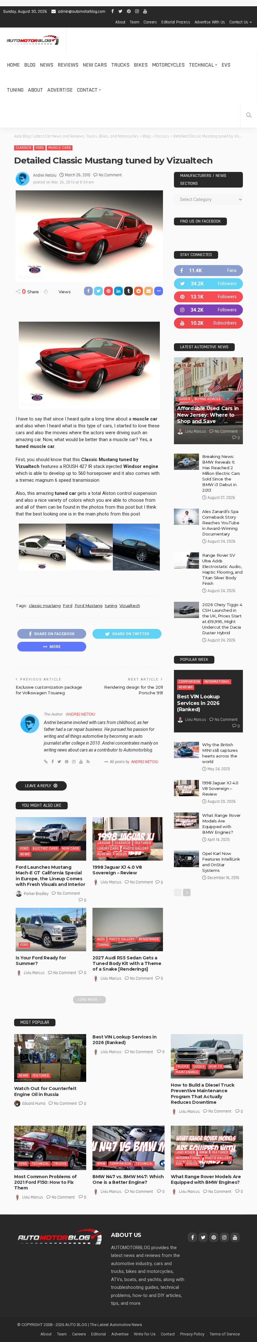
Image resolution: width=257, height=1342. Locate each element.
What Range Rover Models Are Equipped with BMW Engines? (206, 1179)
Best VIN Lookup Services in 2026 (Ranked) (198, 703)
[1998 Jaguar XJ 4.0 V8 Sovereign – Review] (127, 839)
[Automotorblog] (33, 40)
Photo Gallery (136, 848)
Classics (23, 147)
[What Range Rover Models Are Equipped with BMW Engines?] (186, 820)
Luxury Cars (108, 848)
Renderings (149, 939)
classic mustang (44, 605)
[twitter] (208, 283)
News (46, 64)
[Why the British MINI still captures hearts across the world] (186, 750)
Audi (101, 939)
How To (215, 1066)
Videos (121, 854)
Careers (150, 22)
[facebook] (208, 270)
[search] (249, 115)
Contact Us (238, 22)
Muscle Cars (59, 147)
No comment (110, 175)
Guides (184, 399)
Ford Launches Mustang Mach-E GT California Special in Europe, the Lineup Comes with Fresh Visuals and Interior (50, 875)
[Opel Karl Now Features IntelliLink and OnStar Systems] (186, 859)
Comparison (189, 681)
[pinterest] (208, 296)
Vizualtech (129, 605)
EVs (226, 64)
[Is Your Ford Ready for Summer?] (51, 929)
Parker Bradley (36, 893)
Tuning (15, 89)
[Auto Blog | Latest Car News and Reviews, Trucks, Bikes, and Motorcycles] (60, 1236)
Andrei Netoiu (44, 175)
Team (134, 22)
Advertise (60, 89)
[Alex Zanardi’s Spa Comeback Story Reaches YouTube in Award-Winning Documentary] (186, 517)
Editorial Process (175, 22)
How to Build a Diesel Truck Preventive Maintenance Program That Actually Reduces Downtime (202, 1093)
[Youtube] (208, 323)
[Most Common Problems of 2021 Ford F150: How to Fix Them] (50, 1148)
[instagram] (208, 309)
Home (13, 64)
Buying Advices (208, 399)
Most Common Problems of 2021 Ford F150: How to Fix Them (45, 1182)
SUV (179, 1163)
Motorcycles (168, 64)
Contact (87, 89)
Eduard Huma (33, 1103)
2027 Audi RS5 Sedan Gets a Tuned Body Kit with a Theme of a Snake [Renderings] (126, 963)
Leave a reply (38, 786)
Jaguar (103, 843)
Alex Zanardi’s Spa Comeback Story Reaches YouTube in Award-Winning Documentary (220, 522)
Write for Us (144, 1334)
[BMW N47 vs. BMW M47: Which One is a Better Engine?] (128, 1148)
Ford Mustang (88, 605)
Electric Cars (45, 848)
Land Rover (185, 1152)
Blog (29, 64)
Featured (143, 843)
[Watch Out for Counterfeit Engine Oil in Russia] (50, 1058)
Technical (201, 64)
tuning (111, 605)
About (120, 22)
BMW (101, 1163)
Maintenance (187, 1072)
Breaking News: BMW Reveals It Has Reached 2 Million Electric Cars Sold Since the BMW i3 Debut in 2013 (221, 473)
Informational (217, 681)
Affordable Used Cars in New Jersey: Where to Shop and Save (208, 415)
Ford (40, 147)
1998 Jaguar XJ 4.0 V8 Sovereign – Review (117, 870)
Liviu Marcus (111, 882)
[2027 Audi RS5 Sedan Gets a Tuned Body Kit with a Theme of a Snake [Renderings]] (127, 929)
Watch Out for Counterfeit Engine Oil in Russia (45, 1091)
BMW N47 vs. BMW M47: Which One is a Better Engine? (128, 1179)
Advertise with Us (210, 22)
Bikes (141, 64)
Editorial (98, 1334)
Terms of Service (225, 1334)
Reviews (68, 64)
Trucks (120, 64)
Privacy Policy (192, 1334)
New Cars (95, 64)
